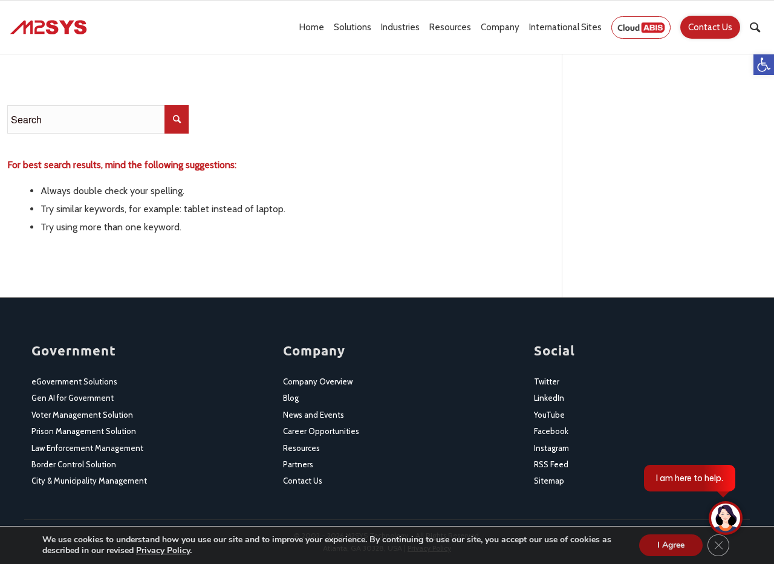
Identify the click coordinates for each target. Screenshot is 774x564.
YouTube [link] (549, 415)
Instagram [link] (551, 448)
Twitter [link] (546, 381)
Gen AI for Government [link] (72, 398)
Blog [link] (291, 398)
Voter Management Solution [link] (82, 415)
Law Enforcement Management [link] (87, 448)
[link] (763, 64)
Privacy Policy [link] (163, 550)
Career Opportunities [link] (321, 431)
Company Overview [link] (318, 381)
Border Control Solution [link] (73, 464)
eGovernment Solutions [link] (74, 381)
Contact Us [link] (302, 480)
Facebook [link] (551, 431)
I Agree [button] (671, 545)
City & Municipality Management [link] (89, 480)
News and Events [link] (313, 415)
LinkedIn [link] (549, 398)
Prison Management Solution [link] (83, 431)
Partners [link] (298, 464)
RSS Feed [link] (551, 464)
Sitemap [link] (549, 480)
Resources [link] (301, 448)
